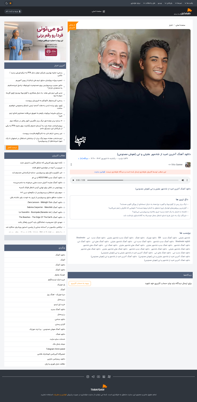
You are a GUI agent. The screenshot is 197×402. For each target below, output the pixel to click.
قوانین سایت (99, 172)
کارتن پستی (60, 324)
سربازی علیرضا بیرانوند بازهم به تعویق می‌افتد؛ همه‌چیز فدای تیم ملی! (35, 114)
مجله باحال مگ (59, 344)
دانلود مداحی (60, 319)
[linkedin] (103, 376)
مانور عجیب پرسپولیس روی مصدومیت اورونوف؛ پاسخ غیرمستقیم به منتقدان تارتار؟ (35, 86)
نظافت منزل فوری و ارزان (55, 364)
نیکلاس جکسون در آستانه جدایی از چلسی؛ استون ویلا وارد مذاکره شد (34, 227)
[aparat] (109, 376)
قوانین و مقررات (59, 394)
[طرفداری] (161, 11)
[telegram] (93, 376)
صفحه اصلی (96, 11)
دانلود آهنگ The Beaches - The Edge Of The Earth (40, 217)
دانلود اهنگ (60, 334)
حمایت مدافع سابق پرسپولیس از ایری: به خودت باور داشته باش (36, 197)
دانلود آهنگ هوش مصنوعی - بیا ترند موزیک (47, 329)
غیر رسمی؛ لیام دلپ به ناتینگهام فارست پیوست (42, 133)
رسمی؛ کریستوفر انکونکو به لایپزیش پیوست (44, 100)
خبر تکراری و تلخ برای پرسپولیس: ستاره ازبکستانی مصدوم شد (37, 172)
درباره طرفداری (135, 3)
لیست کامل (12, 147)
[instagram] (87, 376)
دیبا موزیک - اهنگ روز (56, 294)
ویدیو (160, 3)
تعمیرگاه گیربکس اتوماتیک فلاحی (51, 354)
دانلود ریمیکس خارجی (56, 359)
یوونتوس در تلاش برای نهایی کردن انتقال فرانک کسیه (40, 187)
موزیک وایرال (60, 275)
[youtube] (98, 376)
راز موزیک (61, 284)
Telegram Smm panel (55, 349)
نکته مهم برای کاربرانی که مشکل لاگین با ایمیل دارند (41, 163)
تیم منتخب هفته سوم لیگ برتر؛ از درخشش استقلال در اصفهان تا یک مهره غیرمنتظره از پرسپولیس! (34, 139)
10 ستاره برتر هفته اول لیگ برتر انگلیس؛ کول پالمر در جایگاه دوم (36, 121)
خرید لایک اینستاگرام (56, 279)
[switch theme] (8, 3)
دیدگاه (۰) (84, 158)
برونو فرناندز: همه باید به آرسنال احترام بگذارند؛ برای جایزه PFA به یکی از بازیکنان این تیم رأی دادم (34, 127)
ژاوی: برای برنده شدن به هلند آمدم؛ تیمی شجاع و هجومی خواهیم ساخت (35, 107)
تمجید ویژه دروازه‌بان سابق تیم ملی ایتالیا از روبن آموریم (39, 80)
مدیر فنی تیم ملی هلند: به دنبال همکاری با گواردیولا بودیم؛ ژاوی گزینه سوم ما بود (34, 94)
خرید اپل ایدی (59, 304)
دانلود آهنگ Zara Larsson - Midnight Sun (45, 202)
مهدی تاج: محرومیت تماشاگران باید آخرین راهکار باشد (40, 222)
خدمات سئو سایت (57, 339)
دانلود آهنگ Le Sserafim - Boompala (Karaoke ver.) (40, 212)
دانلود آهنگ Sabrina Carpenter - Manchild (44, 207)
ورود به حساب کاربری (80, 283)
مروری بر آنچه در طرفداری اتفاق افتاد (47, 168)
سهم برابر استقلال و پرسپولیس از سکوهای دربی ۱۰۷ (41, 192)
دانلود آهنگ (60, 255)
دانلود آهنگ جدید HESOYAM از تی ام (47, 177)
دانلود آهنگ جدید (58, 309)
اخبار (171, 25)
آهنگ (62, 260)
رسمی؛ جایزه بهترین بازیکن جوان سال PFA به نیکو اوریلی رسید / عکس (36, 74)
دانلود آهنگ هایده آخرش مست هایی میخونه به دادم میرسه (37, 182)
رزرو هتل (61, 299)
